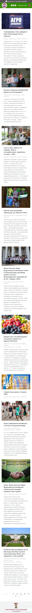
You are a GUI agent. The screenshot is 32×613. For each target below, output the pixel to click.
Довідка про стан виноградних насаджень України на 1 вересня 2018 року (15, 339)
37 (21, 594)
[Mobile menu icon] (29, 5)
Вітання (6, 397)
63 (16, 596)
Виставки (6, 157)
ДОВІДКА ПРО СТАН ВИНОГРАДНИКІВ (17, 1)
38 (24, 594)
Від (15, 39)
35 (13, 594)
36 (17, 594)
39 (28, 594)
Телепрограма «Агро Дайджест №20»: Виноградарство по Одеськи (16, 34)
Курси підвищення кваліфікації (12, 428)
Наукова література (9, 215)
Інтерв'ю (6, 39)
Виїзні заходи (7, 281)
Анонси (5, 494)
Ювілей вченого (8, 95)
